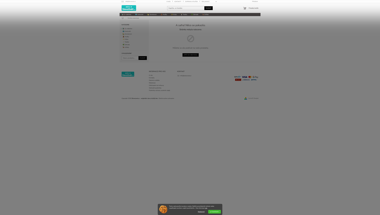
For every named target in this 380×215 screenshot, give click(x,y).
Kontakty (177, 1)
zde (206, 208)
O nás (168, 1)
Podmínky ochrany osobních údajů (159, 90)
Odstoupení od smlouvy (156, 85)
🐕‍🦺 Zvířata (126, 47)
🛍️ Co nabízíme (127, 29)
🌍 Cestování (127, 31)
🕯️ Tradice (126, 42)
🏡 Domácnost (127, 34)
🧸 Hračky (126, 37)
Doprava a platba (191, 1)
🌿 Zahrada (126, 45)
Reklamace (205, 1)
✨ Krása (125, 39)
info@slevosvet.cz (185, 76)
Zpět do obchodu (190, 55)
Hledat (208, 8)
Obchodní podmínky (155, 88)
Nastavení (201, 212)
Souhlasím (215, 212)
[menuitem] (126, 14)
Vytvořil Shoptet (253, 98)
